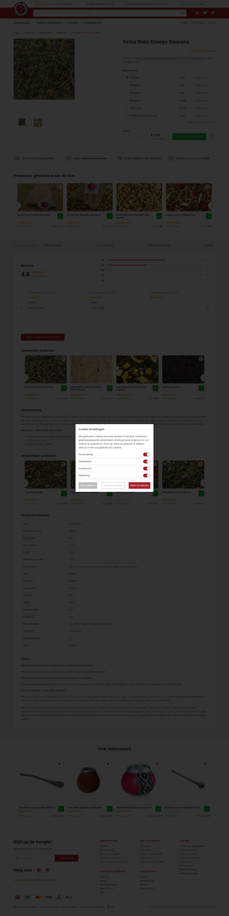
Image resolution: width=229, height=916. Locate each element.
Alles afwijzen (88, 485)
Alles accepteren (139, 485)
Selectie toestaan (113, 485)
